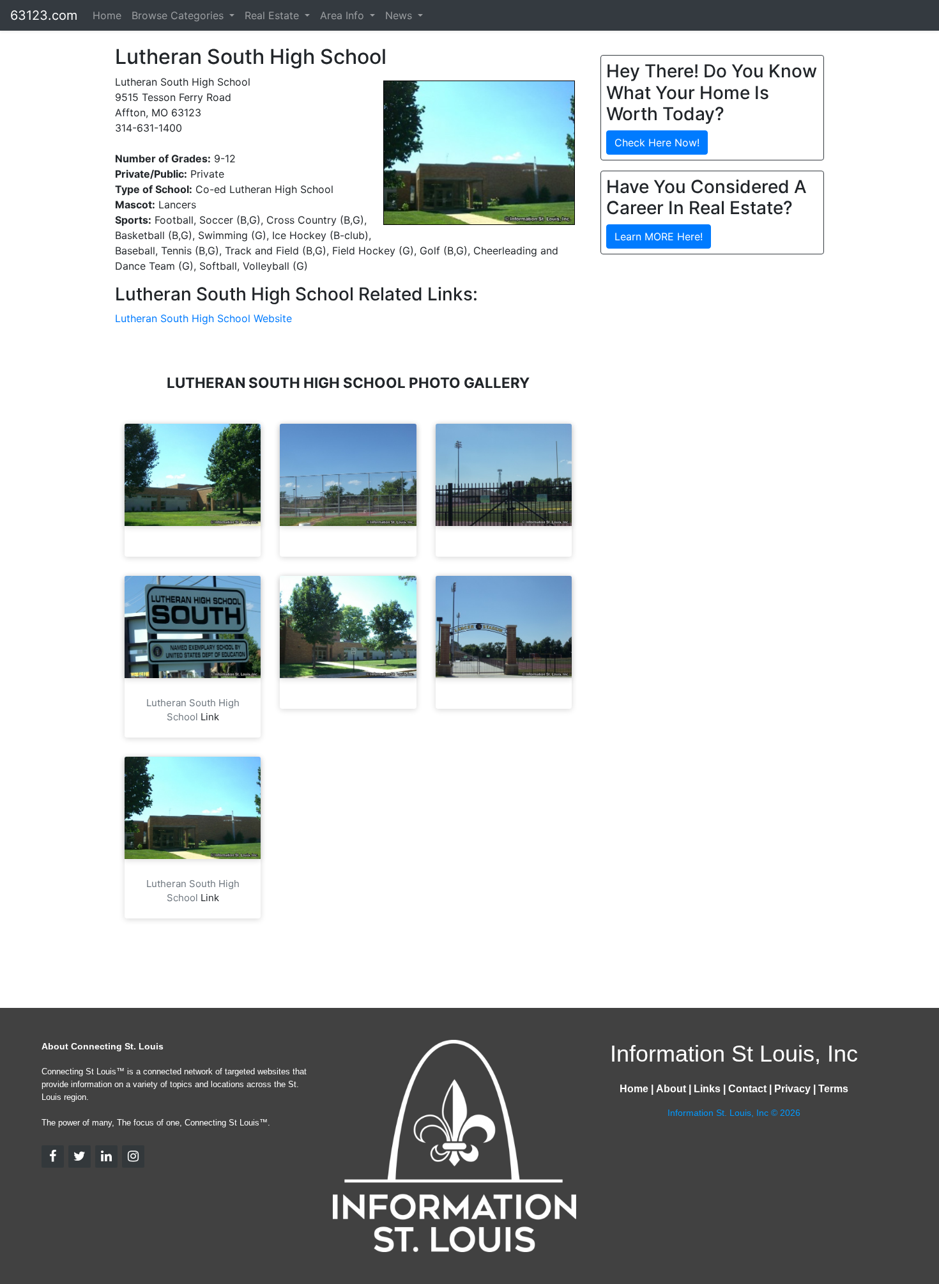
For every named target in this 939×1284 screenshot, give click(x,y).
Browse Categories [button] (179, 15)
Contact (747, 1088)
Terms (833, 1088)
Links (707, 1088)
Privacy (792, 1088)
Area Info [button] (343, 15)
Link (210, 717)
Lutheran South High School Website (203, 318)
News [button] (400, 15)
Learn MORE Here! (659, 236)
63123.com (43, 15)
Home (107, 15)
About (671, 1088)
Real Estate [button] (273, 15)
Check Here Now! (657, 142)
